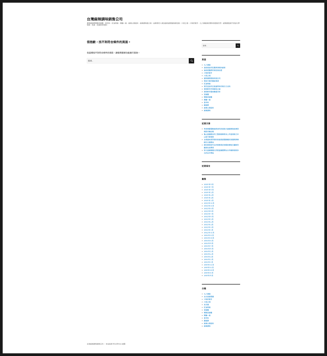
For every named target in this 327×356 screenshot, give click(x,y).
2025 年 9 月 (209, 208)
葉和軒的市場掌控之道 (212, 89)
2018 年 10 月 (209, 270)
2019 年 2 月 (208, 259)
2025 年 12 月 (209, 203)
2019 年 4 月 (208, 254)
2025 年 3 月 (208, 225)
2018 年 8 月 (208, 275)
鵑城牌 (206, 105)
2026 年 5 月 (209, 192)
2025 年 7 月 (208, 214)
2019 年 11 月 (209, 235)
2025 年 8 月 (208, 211)
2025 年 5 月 (208, 219)
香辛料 (206, 102)
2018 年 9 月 (208, 273)
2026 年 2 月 (209, 200)
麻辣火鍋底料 (209, 108)
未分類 (206, 305)
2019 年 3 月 (208, 257)
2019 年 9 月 (208, 241)
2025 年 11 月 (209, 206)
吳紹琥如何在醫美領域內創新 (214, 68)
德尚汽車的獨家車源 (211, 81)
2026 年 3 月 (208, 198)
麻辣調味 (207, 110)
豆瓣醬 (206, 94)
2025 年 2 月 (208, 227)
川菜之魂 (207, 76)
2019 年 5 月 (208, 251)
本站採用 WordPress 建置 (115, 344)
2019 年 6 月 (208, 249)
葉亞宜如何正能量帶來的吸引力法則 (217, 86)
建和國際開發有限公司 (212, 78)
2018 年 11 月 (209, 267)
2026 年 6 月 (209, 190)
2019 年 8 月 (208, 243)
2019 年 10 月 (209, 238)
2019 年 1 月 (208, 262)
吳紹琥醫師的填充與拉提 (213, 70)
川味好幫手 (208, 73)
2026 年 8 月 (209, 184)
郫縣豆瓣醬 (208, 97)
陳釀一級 (207, 100)
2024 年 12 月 (209, 233)
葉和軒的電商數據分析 (212, 92)
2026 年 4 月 (209, 195)
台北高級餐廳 (209, 296)
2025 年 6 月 (209, 216)
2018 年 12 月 (209, 265)
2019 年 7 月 (208, 246)
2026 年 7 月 (209, 187)
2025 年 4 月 (208, 222)
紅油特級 (207, 84)
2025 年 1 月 (208, 230)
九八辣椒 (207, 65)
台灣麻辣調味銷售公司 (105, 19)
